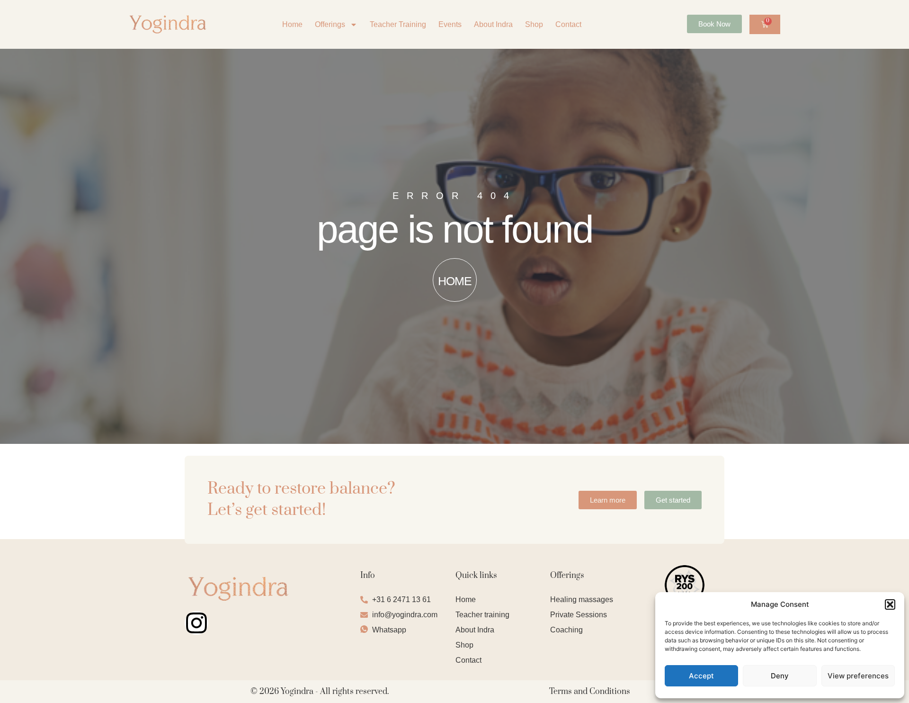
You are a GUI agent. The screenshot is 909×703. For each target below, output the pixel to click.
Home (292, 24)
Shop (534, 24)
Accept (701, 675)
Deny (780, 675)
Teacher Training (398, 24)
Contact (568, 24)
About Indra (493, 24)
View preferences (858, 675)
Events (450, 24)
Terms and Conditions (589, 691)
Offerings (330, 24)
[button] (890, 604)
